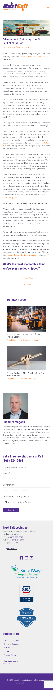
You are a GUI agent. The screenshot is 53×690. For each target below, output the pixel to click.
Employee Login (10, 661)
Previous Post (26, 278)
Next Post (26, 284)
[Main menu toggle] (48, 6)
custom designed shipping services (21, 255)
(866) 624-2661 (18, 540)
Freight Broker (9, 47)
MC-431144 (12, 549)
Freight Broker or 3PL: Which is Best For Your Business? (25, 374)
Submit (11, 510)
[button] (21, 558)
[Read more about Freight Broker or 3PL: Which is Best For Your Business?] (26, 358)
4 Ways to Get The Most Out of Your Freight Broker (24, 335)
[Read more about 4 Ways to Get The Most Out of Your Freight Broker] (26, 318)
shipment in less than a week (32, 56)
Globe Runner (32, 683)
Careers (6, 664)
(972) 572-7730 (16, 537)
